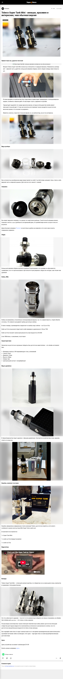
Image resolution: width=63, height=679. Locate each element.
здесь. (18, 648)
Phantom (18, 228)
